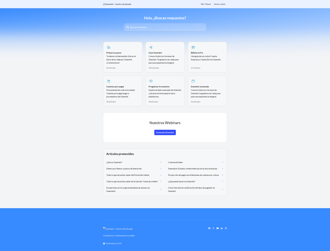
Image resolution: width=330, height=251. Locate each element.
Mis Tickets (206, 4)
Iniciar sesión (219, 4)
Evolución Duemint (165, 132)
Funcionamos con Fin (114, 243)
